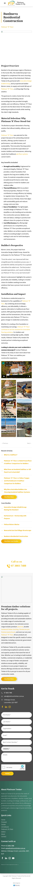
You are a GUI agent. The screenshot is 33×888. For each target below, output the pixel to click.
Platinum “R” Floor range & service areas (9, 864)
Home (3, 820)
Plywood (4, 822)
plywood (20, 627)
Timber (3, 824)
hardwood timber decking (9, 629)
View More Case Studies (11, 541)
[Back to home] (16, 3)
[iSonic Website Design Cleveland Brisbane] (16, 885)
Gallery (3, 832)
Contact (3, 836)
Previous (5, 443)
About (3, 834)
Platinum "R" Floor (7, 829)
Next (28, 443)
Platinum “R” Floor (7, 27)
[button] (5, 3)
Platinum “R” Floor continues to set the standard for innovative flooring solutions (15, 329)
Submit (7, 773)
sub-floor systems (22, 154)
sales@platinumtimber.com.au (15, 848)
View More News (9, 497)
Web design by (16, 883)
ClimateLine (5, 827)
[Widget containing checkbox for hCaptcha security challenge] (13, 767)
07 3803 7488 (18, 565)
